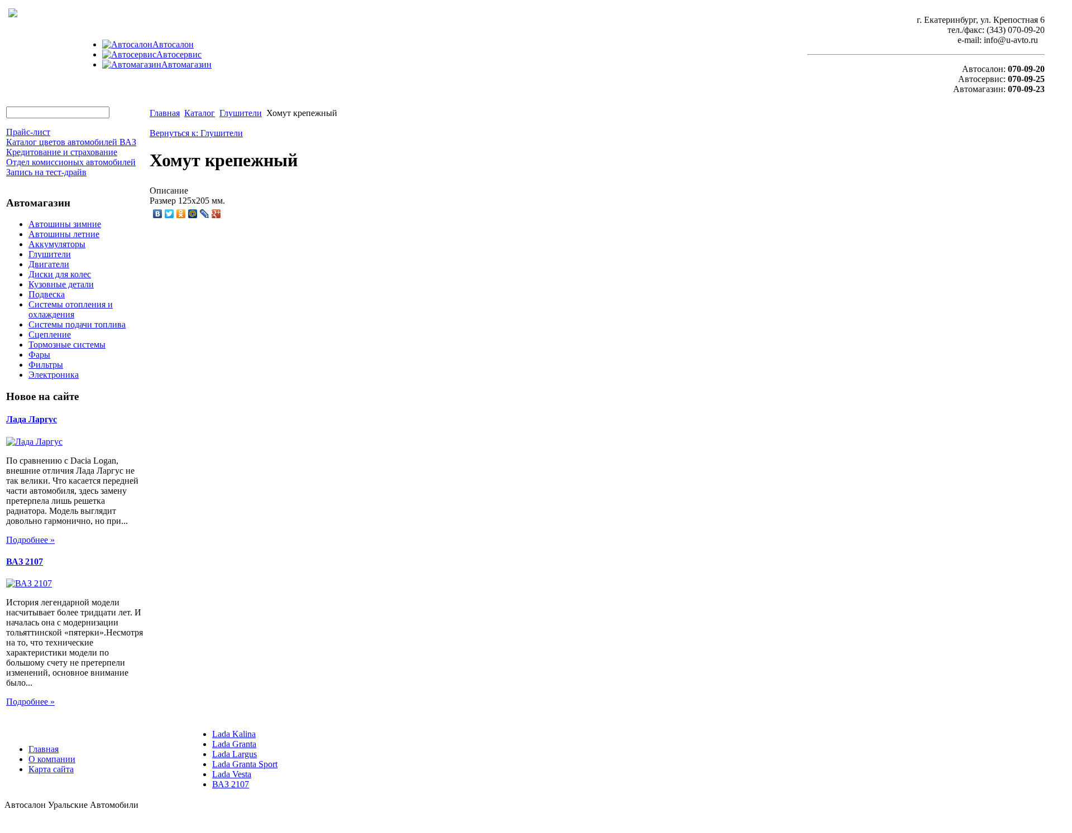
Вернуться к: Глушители (196, 133)
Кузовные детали (61, 284)
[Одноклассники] (181, 213)
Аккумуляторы (56, 244)
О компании (51, 759)
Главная (165, 113)
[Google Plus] (216, 213)
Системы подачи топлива (77, 324)
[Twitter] (169, 213)
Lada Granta (234, 744)
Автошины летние (63, 234)
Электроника (53, 374)
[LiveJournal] (204, 213)
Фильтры (45, 364)
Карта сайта (51, 769)
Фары (39, 354)
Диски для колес (59, 274)
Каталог (199, 113)
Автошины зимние (64, 224)
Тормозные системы (67, 344)
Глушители (49, 254)
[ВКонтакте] (158, 213)
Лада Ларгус (31, 419)
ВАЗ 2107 (24, 561)
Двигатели (48, 264)
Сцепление (49, 334)
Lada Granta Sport (244, 764)
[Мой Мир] (193, 213)
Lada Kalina (234, 734)
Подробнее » (30, 540)
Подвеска (46, 294)
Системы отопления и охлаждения (70, 309)
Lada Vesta (231, 774)
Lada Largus (234, 754)
